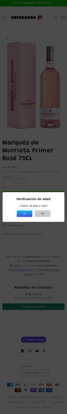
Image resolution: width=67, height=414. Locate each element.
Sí (24, 213)
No (42, 213)
